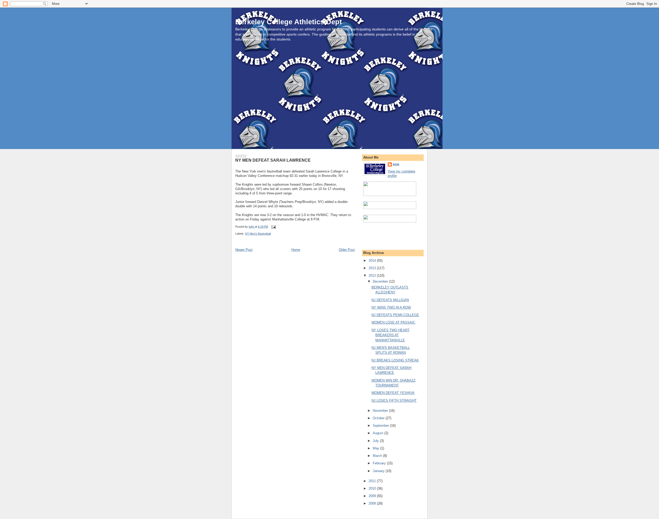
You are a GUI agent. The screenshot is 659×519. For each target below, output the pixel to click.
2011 (373, 481)
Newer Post (244, 250)
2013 (373, 268)
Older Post (347, 250)
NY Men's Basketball (258, 233)
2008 (373, 503)
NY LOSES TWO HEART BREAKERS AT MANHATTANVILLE (390, 335)
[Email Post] (273, 226)
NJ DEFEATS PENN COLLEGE (395, 315)
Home (295, 250)
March (378, 456)
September (381, 425)
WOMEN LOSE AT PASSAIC (393, 322)
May (376, 448)
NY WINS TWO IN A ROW (391, 307)
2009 (373, 496)
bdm (396, 164)
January (379, 471)
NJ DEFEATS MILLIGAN (390, 300)
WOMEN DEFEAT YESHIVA (392, 393)
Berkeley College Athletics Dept (288, 22)
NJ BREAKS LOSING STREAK (395, 360)
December (381, 281)
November (381, 411)
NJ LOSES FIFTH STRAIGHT (394, 400)
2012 (373, 275)
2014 (373, 260)
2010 (373, 488)
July (376, 441)
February (380, 463)
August (378, 433)
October (379, 418)
